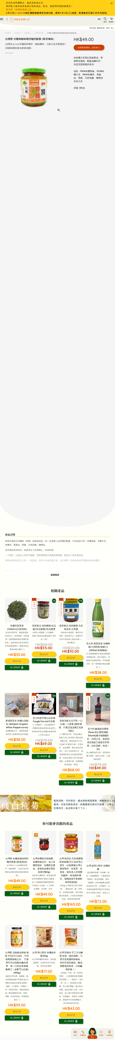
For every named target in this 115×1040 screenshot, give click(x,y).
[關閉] (112, 3)
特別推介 (17, 33)
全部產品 (8, 33)
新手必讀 (93, 28)
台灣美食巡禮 (39, 33)
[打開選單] (1, 19)
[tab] (2, 802)
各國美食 (27, 33)
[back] (7, 19)
